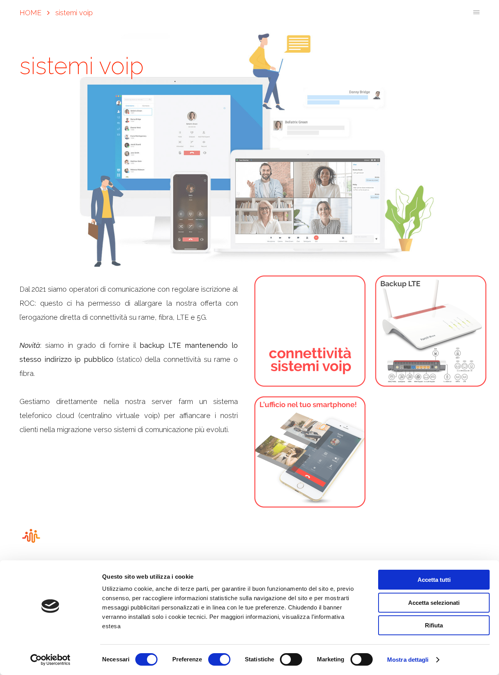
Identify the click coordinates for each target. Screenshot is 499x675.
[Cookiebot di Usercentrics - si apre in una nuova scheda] (50, 660)
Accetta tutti (434, 579)
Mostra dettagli (408, 659)
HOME (30, 13)
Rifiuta (434, 625)
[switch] (219, 659)
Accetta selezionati (434, 602)
